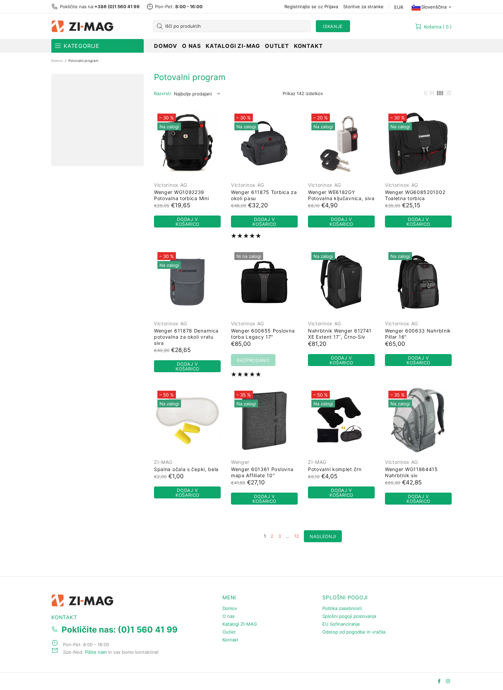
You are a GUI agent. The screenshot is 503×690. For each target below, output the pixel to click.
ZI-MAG (163, 462)
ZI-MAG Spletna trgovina (83, 26)
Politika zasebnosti (342, 608)
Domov (57, 60)
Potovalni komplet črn (335, 469)
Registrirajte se (300, 6)
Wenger (240, 462)
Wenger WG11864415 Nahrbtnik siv (411, 472)
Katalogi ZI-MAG (239, 624)
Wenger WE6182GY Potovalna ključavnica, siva (341, 195)
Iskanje (333, 26)
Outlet (229, 632)
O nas (228, 616)
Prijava (331, 6)
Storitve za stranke (363, 6)
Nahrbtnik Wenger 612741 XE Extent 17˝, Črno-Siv (340, 334)
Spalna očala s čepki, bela (186, 469)
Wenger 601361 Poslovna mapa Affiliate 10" (262, 472)
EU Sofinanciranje (341, 624)
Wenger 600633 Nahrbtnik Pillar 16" (418, 334)
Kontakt (230, 639)
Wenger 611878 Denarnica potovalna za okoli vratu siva (186, 337)
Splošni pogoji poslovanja (349, 616)
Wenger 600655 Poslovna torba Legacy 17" (263, 334)
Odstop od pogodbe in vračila (353, 632)
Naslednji (323, 536)
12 (296, 536)
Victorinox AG (170, 185)
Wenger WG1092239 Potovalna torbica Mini (181, 195)
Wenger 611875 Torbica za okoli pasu (264, 195)
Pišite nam (96, 652)
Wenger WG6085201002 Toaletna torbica (415, 195)
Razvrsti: (163, 93)
